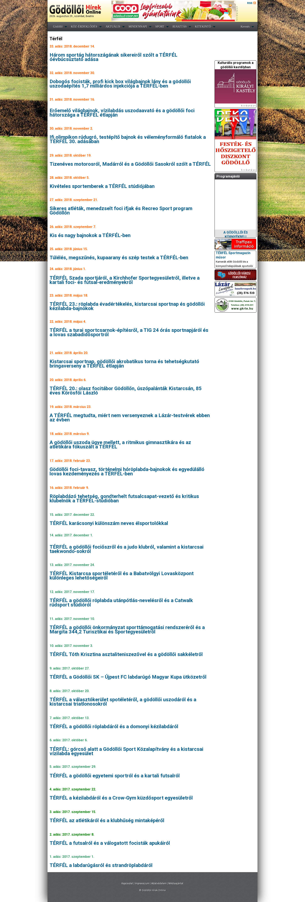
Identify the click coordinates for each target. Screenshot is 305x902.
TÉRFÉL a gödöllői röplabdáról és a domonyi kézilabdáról (114, 726)
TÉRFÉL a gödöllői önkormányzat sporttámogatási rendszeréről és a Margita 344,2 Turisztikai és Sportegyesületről (127, 629)
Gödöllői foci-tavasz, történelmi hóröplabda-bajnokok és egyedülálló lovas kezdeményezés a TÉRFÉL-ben (127, 471)
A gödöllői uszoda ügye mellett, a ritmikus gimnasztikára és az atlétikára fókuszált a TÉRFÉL (120, 444)
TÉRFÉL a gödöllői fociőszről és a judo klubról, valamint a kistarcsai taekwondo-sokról (127, 549)
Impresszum (142, 883)
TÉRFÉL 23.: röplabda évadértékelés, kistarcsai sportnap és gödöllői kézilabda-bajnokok (127, 306)
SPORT (159, 26)
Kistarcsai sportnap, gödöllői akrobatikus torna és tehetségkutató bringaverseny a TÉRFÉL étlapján (124, 364)
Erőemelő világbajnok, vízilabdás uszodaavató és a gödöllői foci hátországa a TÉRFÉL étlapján (122, 113)
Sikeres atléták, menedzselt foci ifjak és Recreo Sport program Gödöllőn (121, 211)
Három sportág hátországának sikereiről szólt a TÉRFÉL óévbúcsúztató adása (113, 57)
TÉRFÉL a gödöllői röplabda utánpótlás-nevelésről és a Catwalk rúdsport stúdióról (121, 603)
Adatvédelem (159, 883)
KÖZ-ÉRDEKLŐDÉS (84, 26)
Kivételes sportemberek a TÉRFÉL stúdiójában (102, 186)
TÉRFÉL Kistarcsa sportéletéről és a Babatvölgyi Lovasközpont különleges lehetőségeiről (122, 576)
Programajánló (228, 176)
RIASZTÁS (180, 26)
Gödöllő (58, 26)
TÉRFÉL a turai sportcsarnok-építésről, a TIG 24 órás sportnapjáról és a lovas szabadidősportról (129, 332)
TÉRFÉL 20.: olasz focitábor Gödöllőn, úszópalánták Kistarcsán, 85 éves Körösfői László (126, 391)
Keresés (245, 26)
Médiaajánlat (175, 883)
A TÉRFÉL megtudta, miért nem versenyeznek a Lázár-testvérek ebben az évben (130, 418)
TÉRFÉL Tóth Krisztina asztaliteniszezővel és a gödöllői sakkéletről (126, 654)
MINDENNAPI (138, 26)
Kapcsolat (127, 883)
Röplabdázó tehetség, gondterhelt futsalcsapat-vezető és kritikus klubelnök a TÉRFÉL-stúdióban (124, 498)
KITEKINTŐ (203, 26)
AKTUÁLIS (113, 26)
